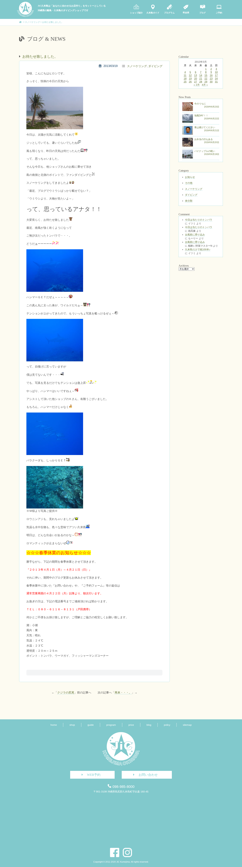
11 (185, 75)
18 (185, 78)
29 (205, 81)
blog (149, 724)
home (53, 724)
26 (190, 81)
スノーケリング (137, 66)
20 (195, 78)
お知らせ (190, 177)
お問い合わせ (148, 775)
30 (211, 81)
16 (211, 75)
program (111, 724)
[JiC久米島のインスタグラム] (127, 852)
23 (211, 78)
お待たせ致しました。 (40, 56)
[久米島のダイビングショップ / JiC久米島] (25, 16)
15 (205, 75)
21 (200, 78)
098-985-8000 (123, 787)
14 (200, 75)
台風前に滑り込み (195, 234)
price (131, 724)
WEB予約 (93, 775)
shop (72, 724)
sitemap (187, 724)
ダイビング (155, 66)
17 (216, 75)
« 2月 (197, 84)
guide (91, 724)
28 (200, 81)
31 (216, 81)
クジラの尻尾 (65, 692)
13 (195, 75)
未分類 (188, 200)
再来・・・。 (123, 692)
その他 (188, 182)
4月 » (205, 84)
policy (167, 724)
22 (205, 78)
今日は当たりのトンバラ (198, 219)
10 (216, 72)
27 (195, 81)
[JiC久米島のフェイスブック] (114, 852)
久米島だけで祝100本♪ (197, 249)
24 (216, 78)
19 (190, 78)
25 (185, 81)
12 (190, 75)
